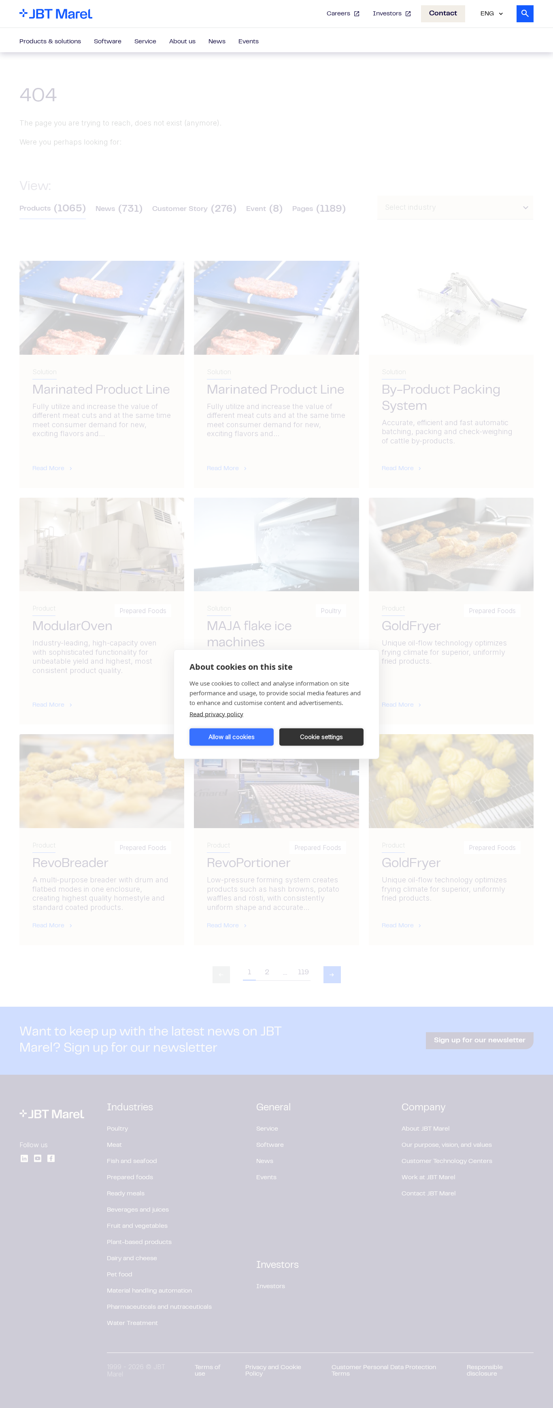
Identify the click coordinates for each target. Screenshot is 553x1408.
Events (248, 42)
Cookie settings (321, 737)
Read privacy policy (216, 713)
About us (182, 42)
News (216, 42)
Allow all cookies (231, 737)
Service (145, 42)
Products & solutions (50, 42)
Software (107, 42)
